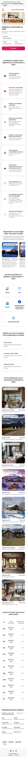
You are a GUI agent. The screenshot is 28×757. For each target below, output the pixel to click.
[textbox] (7, 44)
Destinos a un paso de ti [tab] (8, 713)
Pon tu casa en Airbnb (18, 9)
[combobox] (13, 38)
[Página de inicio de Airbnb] (3, 9)
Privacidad (10, 755)
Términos (16, 755)
